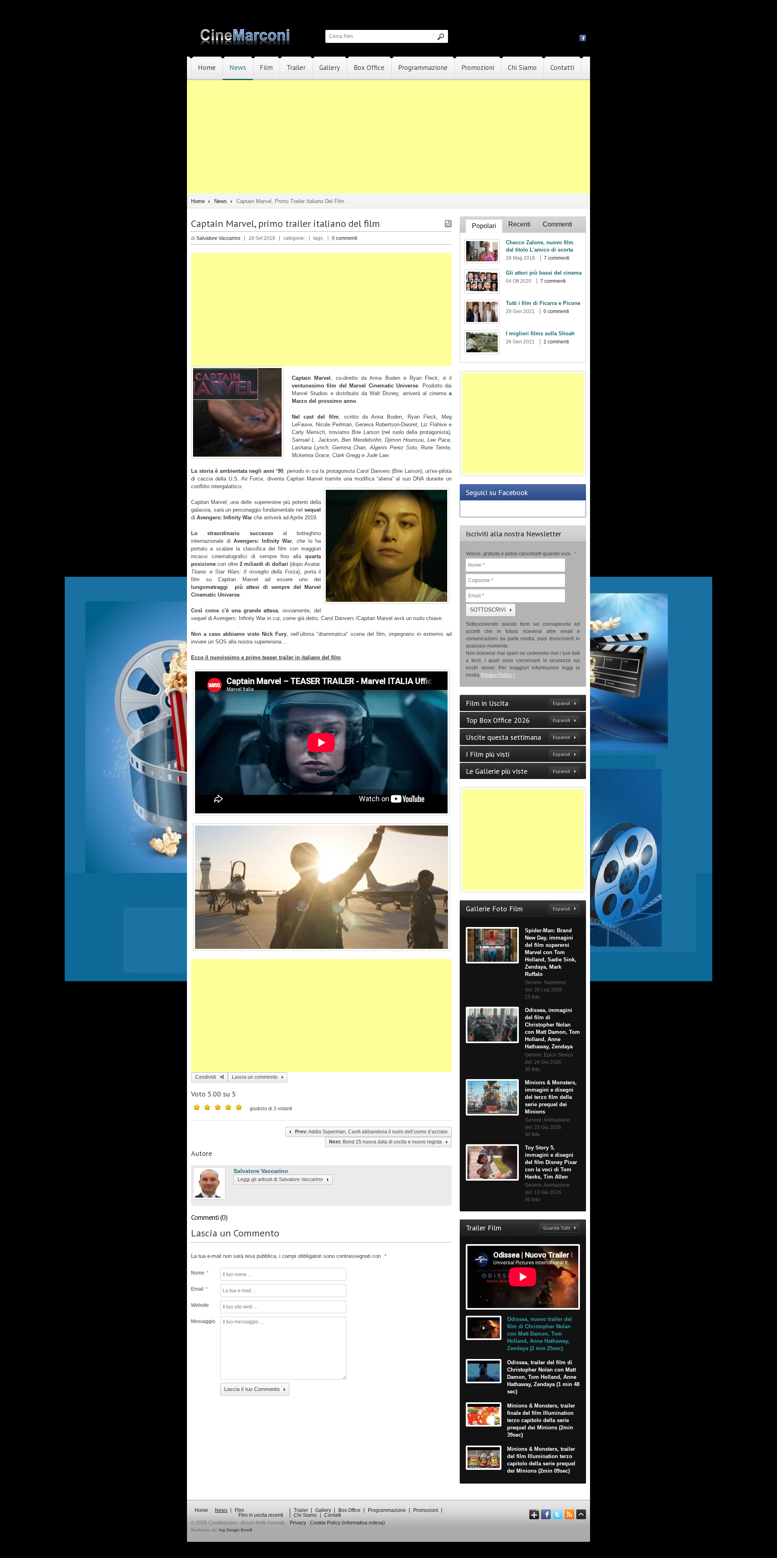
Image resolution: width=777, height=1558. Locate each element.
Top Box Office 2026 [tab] (518, 720)
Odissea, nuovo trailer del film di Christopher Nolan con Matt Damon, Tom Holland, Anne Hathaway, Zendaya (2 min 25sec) (539, 1333)
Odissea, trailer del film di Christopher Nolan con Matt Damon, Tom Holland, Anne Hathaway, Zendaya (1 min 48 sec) (543, 1377)
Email (199, 1289)
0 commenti (344, 238)
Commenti (557, 224)
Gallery (329, 67)
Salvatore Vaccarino (261, 1171)
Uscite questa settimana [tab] (518, 737)
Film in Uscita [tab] (518, 703)
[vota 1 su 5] (196, 1107)
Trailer (296, 67)
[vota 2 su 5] (207, 1107)
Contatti (562, 67)
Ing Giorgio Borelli (235, 1530)
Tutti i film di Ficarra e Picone (543, 303)
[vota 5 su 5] (239, 1107)
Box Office (369, 67)
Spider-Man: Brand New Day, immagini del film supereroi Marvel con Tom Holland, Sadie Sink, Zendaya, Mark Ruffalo (550, 952)
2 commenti (556, 342)
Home (207, 67)
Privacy (298, 1523)
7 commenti (556, 258)
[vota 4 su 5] (228, 1107)
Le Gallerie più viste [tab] (518, 771)
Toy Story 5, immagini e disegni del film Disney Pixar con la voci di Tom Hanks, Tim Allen (551, 1162)
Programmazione (423, 67)
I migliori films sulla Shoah (540, 333)
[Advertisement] (388, 136)
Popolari (484, 225)
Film (266, 67)
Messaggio (202, 1321)
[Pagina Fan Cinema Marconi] (583, 37)
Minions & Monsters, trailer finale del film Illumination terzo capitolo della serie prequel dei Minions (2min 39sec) (541, 1420)
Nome (199, 1273)
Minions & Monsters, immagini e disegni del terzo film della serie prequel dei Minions (551, 1097)
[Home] (245, 43)
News (237, 67)
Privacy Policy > (498, 675)
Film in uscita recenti (260, 1515)
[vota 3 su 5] (217, 1107)
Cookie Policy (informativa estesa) (347, 1523)
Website (200, 1305)
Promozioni (477, 67)
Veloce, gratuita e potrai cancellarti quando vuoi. (521, 554)
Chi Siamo (522, 67)
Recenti (519, 224)
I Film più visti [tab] (518, 754)
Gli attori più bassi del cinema (544, 273)
